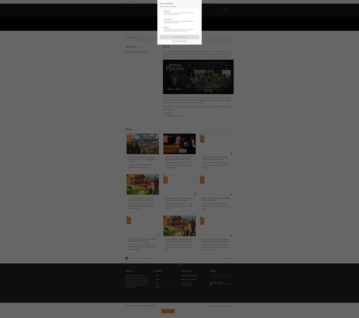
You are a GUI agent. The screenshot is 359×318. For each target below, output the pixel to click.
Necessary (179, 12)
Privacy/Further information (179, 41)
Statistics (178, 29)
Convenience (178, 20)
